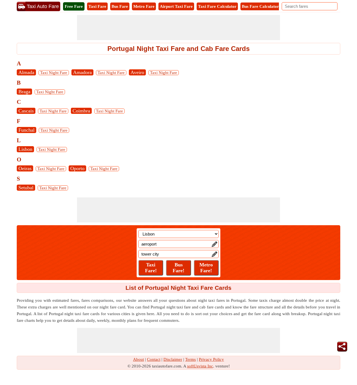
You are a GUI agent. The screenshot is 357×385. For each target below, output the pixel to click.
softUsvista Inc (200, 366)
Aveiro (137, 72)
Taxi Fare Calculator (217, 6)
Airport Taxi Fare (176, 6)
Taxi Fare (97, 6)
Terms (190, 359)
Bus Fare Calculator (260, 6)
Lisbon (25, 149)
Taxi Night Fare (53, 72)
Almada (26, 72)
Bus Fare (120, 6)
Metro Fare (144, 6)
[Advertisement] (178, 27)
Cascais (26, 111)
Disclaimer (172, 359)
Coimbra (81, 111)
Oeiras (25, 168)
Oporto (77, 168)
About (138, 359)
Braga (24, 91)
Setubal (25, 187)
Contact (153, 359)
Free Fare (74, 6)
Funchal (26, 130)
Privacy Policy (211, 359)
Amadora (82, 72)
